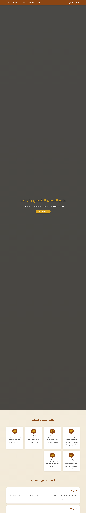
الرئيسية (38, 2)
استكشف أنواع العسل (43, 211)
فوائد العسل (31, 2)
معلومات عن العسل (12, 2)
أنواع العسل (22, 2)
